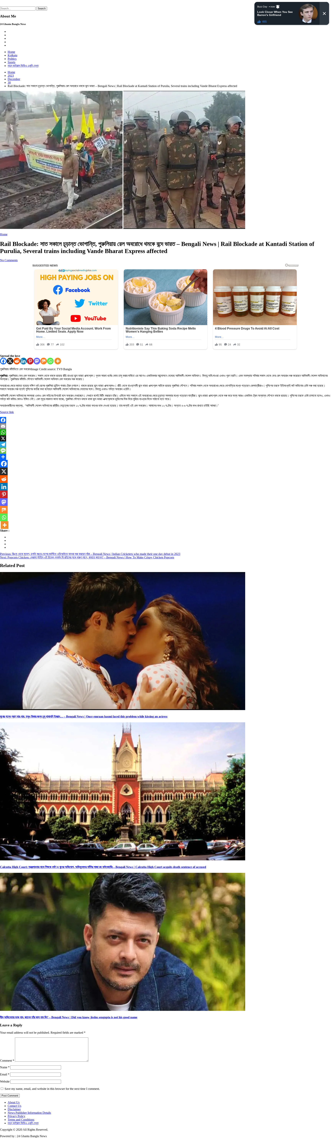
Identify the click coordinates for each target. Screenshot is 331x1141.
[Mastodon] (37, 361)
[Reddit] (16, 361)
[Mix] (43, 361)
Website (5, 1081)
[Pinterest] (30, 361)
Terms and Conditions (21, 1119)
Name (5, 1067)
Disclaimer (14, 1109)
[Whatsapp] (50, 361)
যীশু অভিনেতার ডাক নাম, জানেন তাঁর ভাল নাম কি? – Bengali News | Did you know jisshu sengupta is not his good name (68, 1017)
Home (11, 51)
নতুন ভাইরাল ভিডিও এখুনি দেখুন (23, 65)
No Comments (9, 260)
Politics (12, 58)
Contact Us (14, 1105)
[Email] (165, 426)
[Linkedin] (23, 361)
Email (4, 1074)
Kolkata (12, 55)
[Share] (165, 457)
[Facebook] (3, 361)
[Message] (165, 451)
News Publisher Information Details (29, 1112)
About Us (14, 1102)
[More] (58, 361)
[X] (10, 361)
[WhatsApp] (165, 432)
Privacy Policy (16, 1116)
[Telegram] (165, 444)
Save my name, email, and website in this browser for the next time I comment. (52, 1088)
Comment (7, 1060)
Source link (7, 412)
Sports (11, 62)
